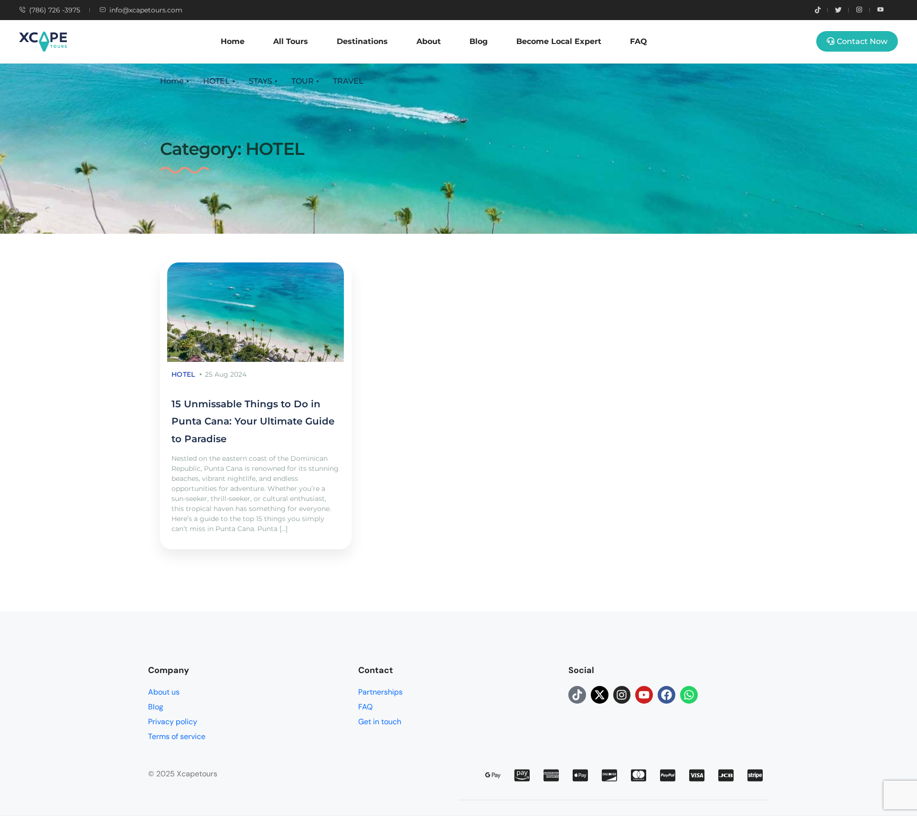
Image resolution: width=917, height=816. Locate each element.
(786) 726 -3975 (54, 10)
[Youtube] (644, 695)
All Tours (290, 41)
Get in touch (379, 722)
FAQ (638, 41)
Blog (478, 41)
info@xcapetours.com (145, 10)
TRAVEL (348, 81)
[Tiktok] (577, 695)
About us (164, 692)
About (428, 41)
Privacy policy (172, 722)
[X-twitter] (599, 695)
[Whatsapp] (689, 695)
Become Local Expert (558, 41)
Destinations (362, 41)
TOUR (302, 81)
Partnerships (380, 692)
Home (233, 41)
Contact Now (862, 41)
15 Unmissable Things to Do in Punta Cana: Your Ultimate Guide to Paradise (252, 421)
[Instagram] (622, 695)
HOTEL (216, 81)
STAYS (260, 81)
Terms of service (176, 736)
